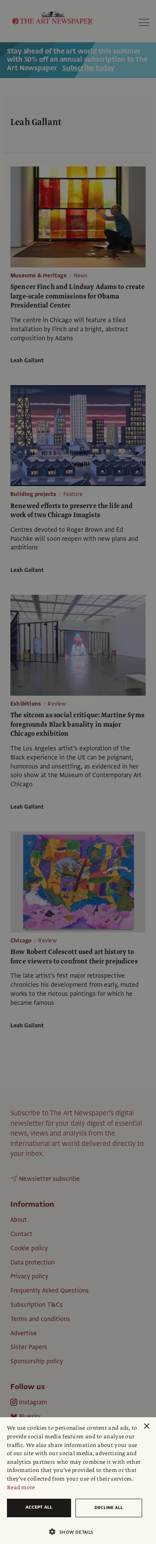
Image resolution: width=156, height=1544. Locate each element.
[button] (74, 1531)
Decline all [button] (108, 1507)
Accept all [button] (39, 1507)
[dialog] (78, 1480)
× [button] (146, 1426)
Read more (21, 1487)
